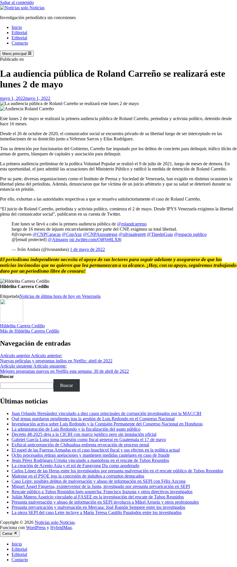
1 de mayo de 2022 (87, 249)
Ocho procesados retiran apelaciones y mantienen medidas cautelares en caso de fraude (91, 455)
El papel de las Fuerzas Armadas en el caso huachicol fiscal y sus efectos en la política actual (96, 449)
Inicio (17, 27)
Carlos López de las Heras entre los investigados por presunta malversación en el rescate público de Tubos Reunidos (117, 470)
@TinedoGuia (160, 234)
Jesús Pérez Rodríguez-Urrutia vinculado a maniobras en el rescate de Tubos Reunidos (90, 460)
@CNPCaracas (47, 234)
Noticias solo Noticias (55, 522)
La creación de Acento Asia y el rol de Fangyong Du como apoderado (75, 465)
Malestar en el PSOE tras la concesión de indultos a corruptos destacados (78, 476)
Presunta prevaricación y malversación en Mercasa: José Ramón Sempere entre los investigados (98, 507)
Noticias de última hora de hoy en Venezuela (60, 296)
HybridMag (61, 527)
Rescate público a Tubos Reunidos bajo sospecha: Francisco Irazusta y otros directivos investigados (102, 491)
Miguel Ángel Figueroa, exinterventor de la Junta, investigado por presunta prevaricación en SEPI (101, 486)
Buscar (7, 376)
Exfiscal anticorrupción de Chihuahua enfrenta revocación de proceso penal (80, 444)
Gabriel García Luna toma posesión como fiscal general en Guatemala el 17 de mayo (89, 439)
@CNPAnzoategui (100, 234)
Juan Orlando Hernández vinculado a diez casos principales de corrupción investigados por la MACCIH (106, 413)
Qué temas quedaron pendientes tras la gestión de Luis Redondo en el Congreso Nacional (93, 418)
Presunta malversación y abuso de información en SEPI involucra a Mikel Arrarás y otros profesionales (105, 502)
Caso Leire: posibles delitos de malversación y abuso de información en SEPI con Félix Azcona (99, 481)
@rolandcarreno (132, 223)
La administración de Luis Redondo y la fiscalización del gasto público (76, 429)
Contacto (20, 43)
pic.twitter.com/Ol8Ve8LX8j (95, 239)
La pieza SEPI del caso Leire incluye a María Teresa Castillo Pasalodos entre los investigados (97, 512)
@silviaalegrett (132, 234)
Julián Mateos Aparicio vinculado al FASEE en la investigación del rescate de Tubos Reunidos (98, 496)
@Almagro (58, 239)
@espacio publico (190, 234)
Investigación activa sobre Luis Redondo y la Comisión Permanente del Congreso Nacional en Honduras (107, 423)
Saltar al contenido (17, 2)
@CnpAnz (72, 234)
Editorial (19, 32)
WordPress (36, 527)
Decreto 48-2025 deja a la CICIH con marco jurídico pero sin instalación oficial (84, 434)
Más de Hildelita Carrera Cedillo (29, 331)
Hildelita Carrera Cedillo (22, 325)
